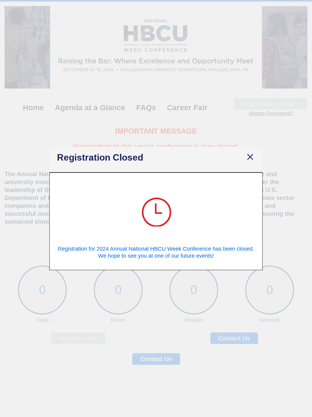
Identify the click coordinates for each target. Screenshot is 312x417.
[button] (250, 157)
